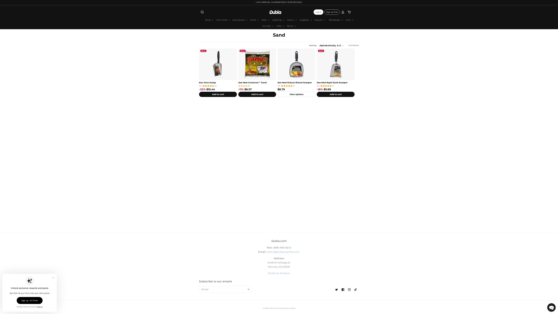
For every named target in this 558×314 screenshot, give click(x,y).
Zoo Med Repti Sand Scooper (332, 82)
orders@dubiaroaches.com (283, 251)
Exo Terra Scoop (207, 82)
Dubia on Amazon (279, 273)
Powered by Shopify (287, 308)
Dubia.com (273, 308)
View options (296, 94)
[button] (202, 12)
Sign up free (332, 12)
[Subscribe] (248, 289)
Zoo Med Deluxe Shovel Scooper (295, 82)
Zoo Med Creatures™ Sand (252, 82)
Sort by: (312, 45)
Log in (318, 12)
